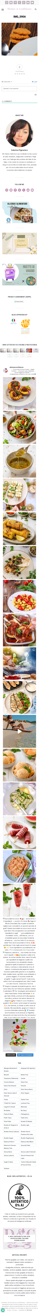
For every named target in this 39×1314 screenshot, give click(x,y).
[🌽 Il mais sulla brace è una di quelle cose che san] (19, 528)
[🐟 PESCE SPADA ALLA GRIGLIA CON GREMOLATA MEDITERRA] (19, 562)
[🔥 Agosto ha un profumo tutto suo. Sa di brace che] (19, 663)
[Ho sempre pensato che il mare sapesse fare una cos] (19, 731)
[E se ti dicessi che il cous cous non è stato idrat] (19, 866)
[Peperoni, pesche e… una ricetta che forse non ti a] (19, 967)
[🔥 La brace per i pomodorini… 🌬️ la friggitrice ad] (19, 596)
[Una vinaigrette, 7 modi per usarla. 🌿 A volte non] (19, 461)
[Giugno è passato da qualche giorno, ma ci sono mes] (19, 1001)
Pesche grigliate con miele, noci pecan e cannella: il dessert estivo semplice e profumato (19, 1262)
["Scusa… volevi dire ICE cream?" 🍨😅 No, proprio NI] (19, 765)
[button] (3, 9)
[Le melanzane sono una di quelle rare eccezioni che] (19, 697)
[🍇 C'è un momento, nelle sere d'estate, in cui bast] (19, 630)
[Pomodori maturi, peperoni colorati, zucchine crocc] (19, 1035)
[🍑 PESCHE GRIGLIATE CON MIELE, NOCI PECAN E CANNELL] (19, 393)
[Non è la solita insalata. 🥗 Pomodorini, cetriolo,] (19, 427)
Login (35, 81)
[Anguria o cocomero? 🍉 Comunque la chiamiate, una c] (19, 900)
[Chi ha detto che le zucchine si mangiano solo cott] (19, 798)
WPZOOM (29, 1310)
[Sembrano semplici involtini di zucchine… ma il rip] (19, 495)
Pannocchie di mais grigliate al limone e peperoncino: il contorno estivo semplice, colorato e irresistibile (19, 1275)
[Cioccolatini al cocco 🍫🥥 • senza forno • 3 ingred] (19, 934)
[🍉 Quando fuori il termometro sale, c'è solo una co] (19, 832)
